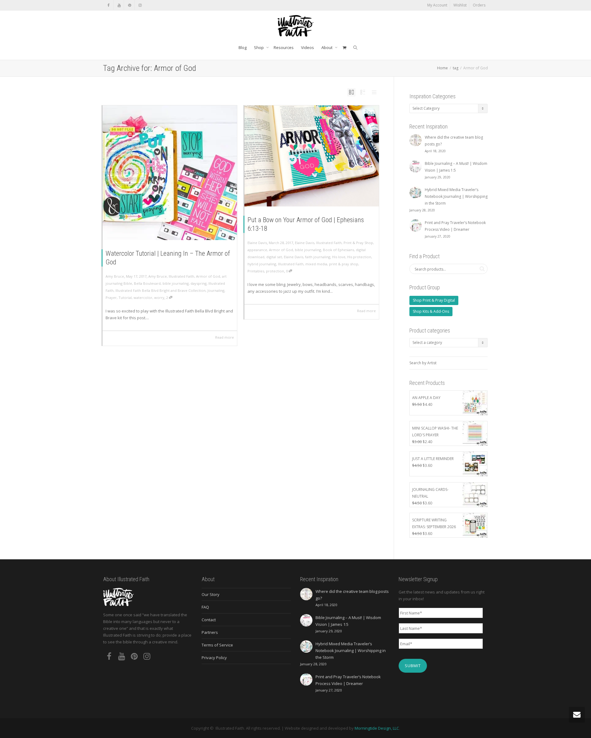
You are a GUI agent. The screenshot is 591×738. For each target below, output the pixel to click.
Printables (255, 271)
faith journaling (317, 257)
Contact (209, 619)
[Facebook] (108, 5)
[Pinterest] (129, 5)
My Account (437, 5)
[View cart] (344, 47)
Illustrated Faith (181, 276)
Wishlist (460, 5)
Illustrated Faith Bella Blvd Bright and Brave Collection (160, 290)
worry (159, 297)
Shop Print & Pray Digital (434, 300)
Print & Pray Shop (358, 242)
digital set (274, 257)
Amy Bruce (157, 276)
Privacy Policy (214, 657)
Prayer (111, 297)
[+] (170, 172)
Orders (479, 5)
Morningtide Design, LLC (377, 728)
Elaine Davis (304, 242)
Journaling (215, 290)
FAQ (205, 607)
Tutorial (125, 297)
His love (338, 257)
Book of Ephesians (338, 249)
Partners (210, 632)
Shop (259, 47)
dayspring (199, 283)
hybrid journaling (261, 264)
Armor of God (208, 276)
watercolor (143, 297)
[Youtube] (119, 5)
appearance (257, 249)
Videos (307, 47)
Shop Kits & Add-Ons (431, 311)
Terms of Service (217, 645)
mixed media (316, 264)
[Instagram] (140, 5)
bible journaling (176, 283)
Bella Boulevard (147, 283)
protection (275, 271)
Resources (284, 47)
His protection (359, 257)
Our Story (210, 594)
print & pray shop (343, 264)
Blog (243, 47)
